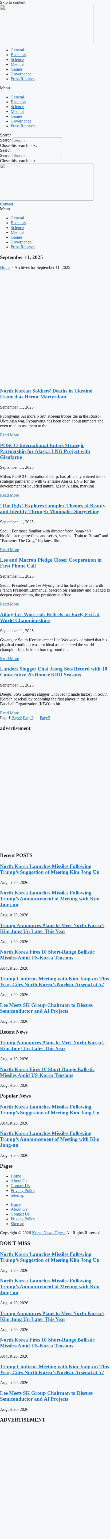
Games (16, 69)
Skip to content (12, 2)
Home (5, 267)
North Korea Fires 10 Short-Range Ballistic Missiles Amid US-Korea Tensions (47, 955)
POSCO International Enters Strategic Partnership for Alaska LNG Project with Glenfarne (45, 451)
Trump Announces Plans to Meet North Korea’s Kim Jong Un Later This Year (52, 928)
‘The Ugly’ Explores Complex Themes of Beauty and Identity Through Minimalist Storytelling (52, 508)
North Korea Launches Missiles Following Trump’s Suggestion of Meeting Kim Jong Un (50, 869)
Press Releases (23, 79)
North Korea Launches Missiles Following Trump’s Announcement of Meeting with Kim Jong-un (50, 898)
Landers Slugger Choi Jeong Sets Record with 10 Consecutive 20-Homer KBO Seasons (53, 671)
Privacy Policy (23, 1190)
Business (18, 54)
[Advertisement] (55, 328)
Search (5, 140)
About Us (19, 1181)
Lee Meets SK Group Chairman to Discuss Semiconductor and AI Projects (46, 1008)
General (17, 50)
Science (17, 59)
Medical (17, 64)
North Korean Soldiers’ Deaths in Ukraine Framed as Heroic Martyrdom (46, 393)
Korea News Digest (49, 1233)
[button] (55, 88)
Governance (21, 74)
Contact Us (20, 1185)
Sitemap (17, 1195)
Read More (9, 435)
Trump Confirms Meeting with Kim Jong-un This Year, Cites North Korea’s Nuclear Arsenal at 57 (54, 981)
